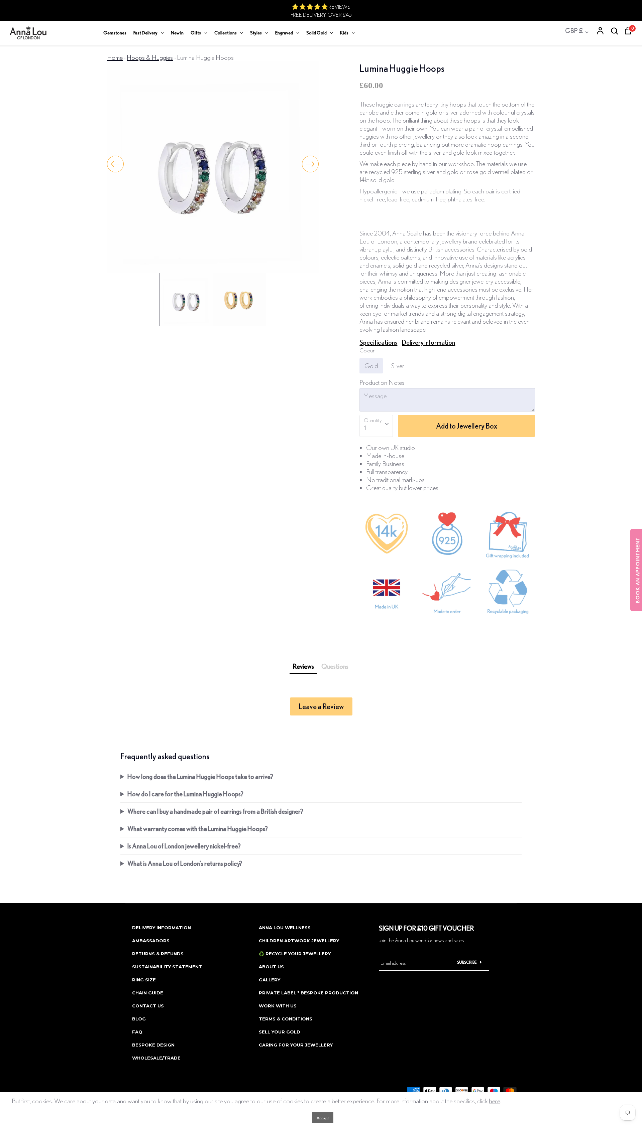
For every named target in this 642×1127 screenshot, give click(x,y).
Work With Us (278, 1005)
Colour (366, 350)
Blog (139, 1018)
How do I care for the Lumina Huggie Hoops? (185, 794)
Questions (334, 666)
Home (115, 57)
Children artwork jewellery (299, 940)
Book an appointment (637, 570)
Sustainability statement (167, 966)
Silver (397, 365)
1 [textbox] (365, 428)
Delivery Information (428, 342)
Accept (323, 1118)
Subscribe (467, 962)
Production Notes (382, 382)
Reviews (303, 666)
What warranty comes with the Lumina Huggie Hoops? (197, 828)
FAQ (137, 1031)
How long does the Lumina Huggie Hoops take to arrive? (200, 776)
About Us (271, 966)
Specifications (378, 342)
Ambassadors (151, 940)
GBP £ (574, 30)
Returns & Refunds (158, 953)
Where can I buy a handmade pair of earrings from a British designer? (215, 811)
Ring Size (144, 979)
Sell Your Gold (279, 1031)
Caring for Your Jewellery (296, 1045)
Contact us (148, 1005)
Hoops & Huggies (150, 57)
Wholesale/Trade (156, 1058)
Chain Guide (147, 992)
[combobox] (376, 426)
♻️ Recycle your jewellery (295, 953)
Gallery (269, 979)
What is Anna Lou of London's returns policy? (184, 863)
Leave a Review (321, 706)
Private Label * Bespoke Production (308, 992)
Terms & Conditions (285, 1018)
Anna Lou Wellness (285, 927)
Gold (371, 365)
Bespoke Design (153, 1045)
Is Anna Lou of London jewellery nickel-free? (184, 846)
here (494, 1101)
